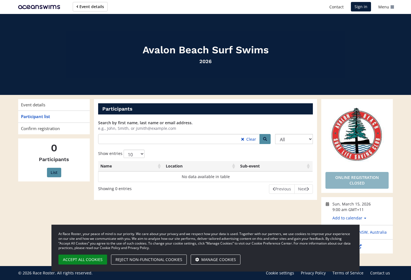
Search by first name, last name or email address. (145, 122)
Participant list (35, 116)
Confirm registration (40, 128)
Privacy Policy (313, 273)
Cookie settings (280, 273)
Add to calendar (347, 218)
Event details (91, 6)
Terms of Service (347, 273)
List (54, 172)
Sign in (361, 6)
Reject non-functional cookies (148, 259)
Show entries (111, 153)
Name (106, 166)
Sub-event (250, 166)
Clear (250, 139)
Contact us (380, 273)
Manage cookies (218, 259)
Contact (336, 6)
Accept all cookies (83, 259)
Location (174, 166)
